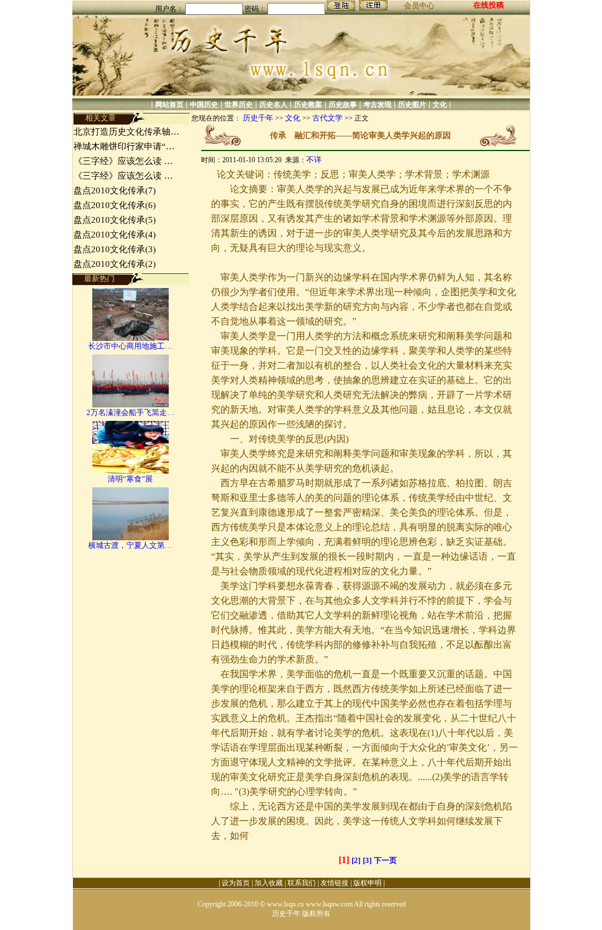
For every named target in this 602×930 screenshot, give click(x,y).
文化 (440, 105)
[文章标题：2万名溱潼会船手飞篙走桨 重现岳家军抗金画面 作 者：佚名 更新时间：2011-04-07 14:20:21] (130, 404)
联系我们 (301, 883)
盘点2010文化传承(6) (114, 205)
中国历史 (204, 105)
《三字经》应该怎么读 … (123, 161)
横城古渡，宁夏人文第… (130, 545)
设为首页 (236, 883)
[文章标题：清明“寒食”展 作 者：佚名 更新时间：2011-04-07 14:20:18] (130, 471)
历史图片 (412, 105)
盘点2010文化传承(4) (114, 234)
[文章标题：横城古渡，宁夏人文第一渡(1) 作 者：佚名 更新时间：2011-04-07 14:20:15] (130, 537)
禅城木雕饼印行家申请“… (124, 146)
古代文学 (327, 117)
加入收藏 (269, 883)
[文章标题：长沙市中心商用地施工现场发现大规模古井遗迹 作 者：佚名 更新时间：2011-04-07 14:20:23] (130, 338)
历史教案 (308, 105)
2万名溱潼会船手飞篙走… (130, 412)
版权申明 (367, 883)
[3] (367, 860)
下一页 (385, 860)
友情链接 (334, 883)
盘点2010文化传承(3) (114, 249)
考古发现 (377, 105)
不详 (314, 159)
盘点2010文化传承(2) (114, 264)
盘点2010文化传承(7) (114, 190)
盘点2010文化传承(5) (114, 220)
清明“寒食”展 (130, 478)
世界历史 (239, 105)
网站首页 (169, 105)
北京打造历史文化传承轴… (126, 131)
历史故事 (343, 105)
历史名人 (273, 105)
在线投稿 (488, 5)
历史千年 (258, 117)
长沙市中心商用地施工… (130, 346)
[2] (356, 860)
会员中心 (419, 5)
